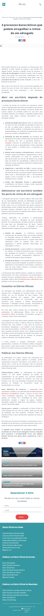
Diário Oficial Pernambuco (11, 565)
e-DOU (23, 329)
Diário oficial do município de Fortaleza (15, 595)
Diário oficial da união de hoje (12, 545)
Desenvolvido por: (17, 610)
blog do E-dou (12, 17)
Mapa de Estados (8, 577)
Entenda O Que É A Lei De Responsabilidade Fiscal (20, 465)
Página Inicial (5, 17)
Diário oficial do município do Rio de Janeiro (17, 590)
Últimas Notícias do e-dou (11, 547)
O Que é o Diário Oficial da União (13, 536)
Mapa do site (6, 550)
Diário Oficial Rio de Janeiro (11, 572)
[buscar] (40, 4)
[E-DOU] (22, 4)
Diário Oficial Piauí (8, 568)
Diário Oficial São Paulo (10, 575)
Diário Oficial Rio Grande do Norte (13, 570)
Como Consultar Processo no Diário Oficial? (18, 475)
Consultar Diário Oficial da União (13, 533)
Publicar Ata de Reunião (10, 543)
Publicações (5, 451)
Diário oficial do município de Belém (14, 593)
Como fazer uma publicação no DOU (14, 538)
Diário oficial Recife (8, 597)
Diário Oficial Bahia (8, 563)
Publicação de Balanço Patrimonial (14, 540)
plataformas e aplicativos (29, 279)
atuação (8, 143)
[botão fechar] (3, 4)
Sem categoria (19, 17)
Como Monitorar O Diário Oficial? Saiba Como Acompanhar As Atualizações (18, 485)
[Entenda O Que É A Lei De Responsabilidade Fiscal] (22, 462)
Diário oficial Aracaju (9, 600)
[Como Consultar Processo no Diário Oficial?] (22, 473)
